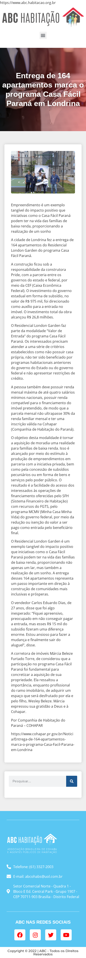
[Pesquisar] (71, 781)
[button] (43, 35)
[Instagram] (35, 934)
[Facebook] (19, 934)
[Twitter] (50, 934)
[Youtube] (66, 934)
